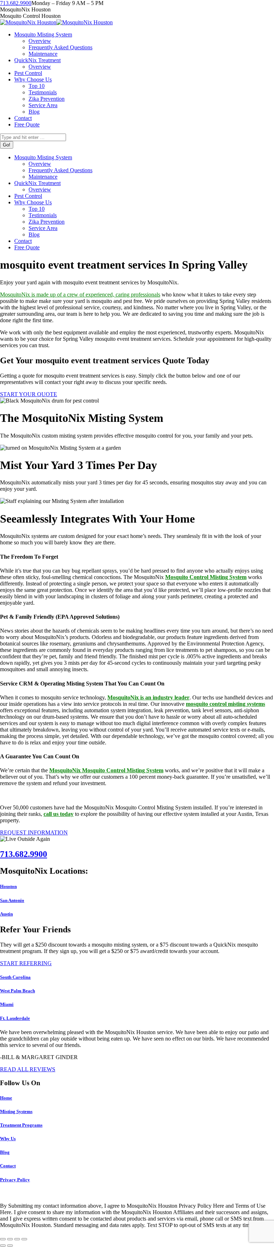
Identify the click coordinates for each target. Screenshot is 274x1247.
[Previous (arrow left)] (3, 1245)
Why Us (8, 1138)
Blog (5, 1152)
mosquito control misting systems (225, 704)
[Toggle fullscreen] (17, 1239)
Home (6, 1098)
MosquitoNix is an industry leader (148, 697)
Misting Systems (16, 1111)
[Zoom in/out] (24, 1239)
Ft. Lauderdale (15, 1018)
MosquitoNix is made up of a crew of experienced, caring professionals (80, 294)
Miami (7, 1004)
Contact (8, 1165)
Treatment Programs (21, 1125)
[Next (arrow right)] (10, 1245)
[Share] (10, 1239)
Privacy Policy (15, 1179)
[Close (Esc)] (3, 1239)
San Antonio (12, 900)
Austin (6, 914)
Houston (8, 886)
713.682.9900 (15, 3)
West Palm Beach (17, 990)
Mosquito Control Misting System (206, 577)
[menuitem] (43, 34)
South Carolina (15, 977)
